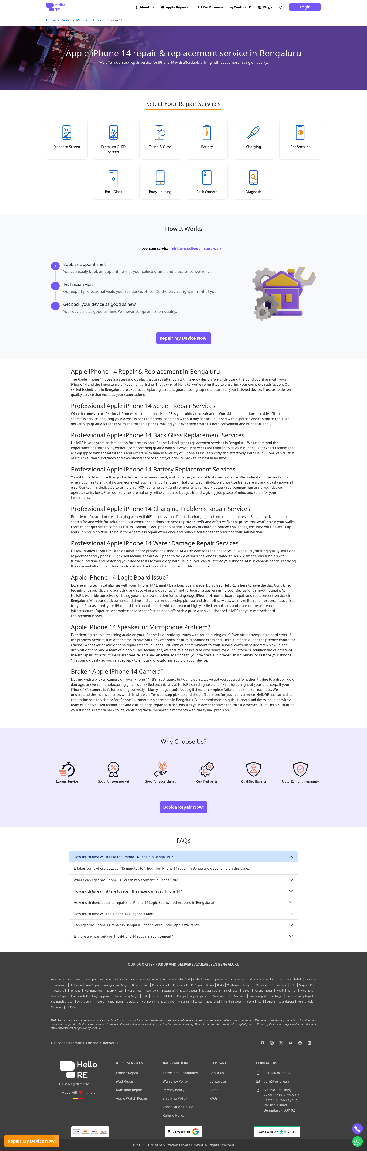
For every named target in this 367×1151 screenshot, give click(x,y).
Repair (66, 20)
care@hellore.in (276, 1081)
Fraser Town (134, 990)
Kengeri (247, 985)
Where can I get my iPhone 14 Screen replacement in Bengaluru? (126, 880)
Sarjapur (91, 979)
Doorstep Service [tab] (155, 248)
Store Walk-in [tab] (215, 248)
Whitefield (184, 979)
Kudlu (220, 985)
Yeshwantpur (279, 985)
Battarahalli (169, 990)
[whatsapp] (357, 1141)
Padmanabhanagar (62, 1001)
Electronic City (139, 979)
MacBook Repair (129, 1090)
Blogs (267, 7)
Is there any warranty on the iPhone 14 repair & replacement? (123, 936)
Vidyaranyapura (199, 996)
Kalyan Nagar (59, 996)
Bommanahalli (160, 985)
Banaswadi (60, 985)
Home (51, 20)
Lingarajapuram (101, 996)
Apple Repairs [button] (177, 7)
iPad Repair (125, 1081)
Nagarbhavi (213, 1001)
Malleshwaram (274, 979)
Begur (155, 979)
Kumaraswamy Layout (300, 996)
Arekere (99, 1001)
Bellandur (168, 979)
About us (216, 1073)
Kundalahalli (180, 985)
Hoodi (280, 990)
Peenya (181, 996)
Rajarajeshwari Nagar (115, 985)
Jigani (260, 1001)
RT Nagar (196, 985)
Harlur (123, 979)
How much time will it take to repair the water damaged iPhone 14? (128, 891)
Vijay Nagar (92, 985)
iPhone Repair (127, 1073)
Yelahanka (233, 985)
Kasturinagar (115, 1001)
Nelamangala (305, 1001)
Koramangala (108, 979)
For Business (212, 7)
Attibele (249, 1001)
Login (305, 7)
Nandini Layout (232, 1001)
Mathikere (262, 985)
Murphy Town (115, 990)
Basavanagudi (258, 996)
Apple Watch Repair (131, 1098)
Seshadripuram (211, 990)
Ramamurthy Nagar (126, 996)
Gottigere (132, 1001)
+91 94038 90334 (276, 1073)
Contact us (218, 1081)
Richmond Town (94, 990)
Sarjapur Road (307, 985)
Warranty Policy (175, 1081)
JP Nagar (311, 979)
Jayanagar (221, 979)
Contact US (242, 7)
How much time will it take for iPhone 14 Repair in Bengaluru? (123, 857)
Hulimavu (147, 1001)
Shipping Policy (175, 1098)
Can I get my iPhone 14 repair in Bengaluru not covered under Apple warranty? (137, 925)
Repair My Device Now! (32, 1141)
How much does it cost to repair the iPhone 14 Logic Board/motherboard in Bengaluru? (144, 902)
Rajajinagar (237, 979)
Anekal (271, 1001)
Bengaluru (228, 964)
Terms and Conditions (180, 1073)
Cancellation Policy (178, 1106)
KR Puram (76, 985)
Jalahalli (168, 996)
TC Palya (71, 1007)
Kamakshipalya (165, 1001)
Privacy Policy (173, 1090)
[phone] (357, 1128)
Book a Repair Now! (183, 807)
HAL (145, 996)
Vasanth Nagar (263, 990)
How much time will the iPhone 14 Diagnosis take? (114, 913)
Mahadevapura (202, 979)
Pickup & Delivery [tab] (186, 248)
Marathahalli (294, 979)
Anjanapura (84, 1001)
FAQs (213, 1098)
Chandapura (286, 1001)
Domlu (210, 985)
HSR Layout (57, 979)
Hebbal (155, 996)
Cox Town (152, 990)
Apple (97, 20)
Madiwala (240, 996)
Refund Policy (174, 1115)
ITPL (293, 985)
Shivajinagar (231, 990)
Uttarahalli (60, 990)
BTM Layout (75, 979)
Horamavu (307, 990)
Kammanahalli (79, 996)
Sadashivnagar (188, 990)
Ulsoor (246, 990)
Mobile (81, 20)
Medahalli (57, 1007)
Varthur (292, 990)
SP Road (75, 990)
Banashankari (140, 985)
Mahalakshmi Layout (190, 1001)
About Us (146, 7)
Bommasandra (221, 996)
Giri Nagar (276, 996)
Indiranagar (255, 979)
